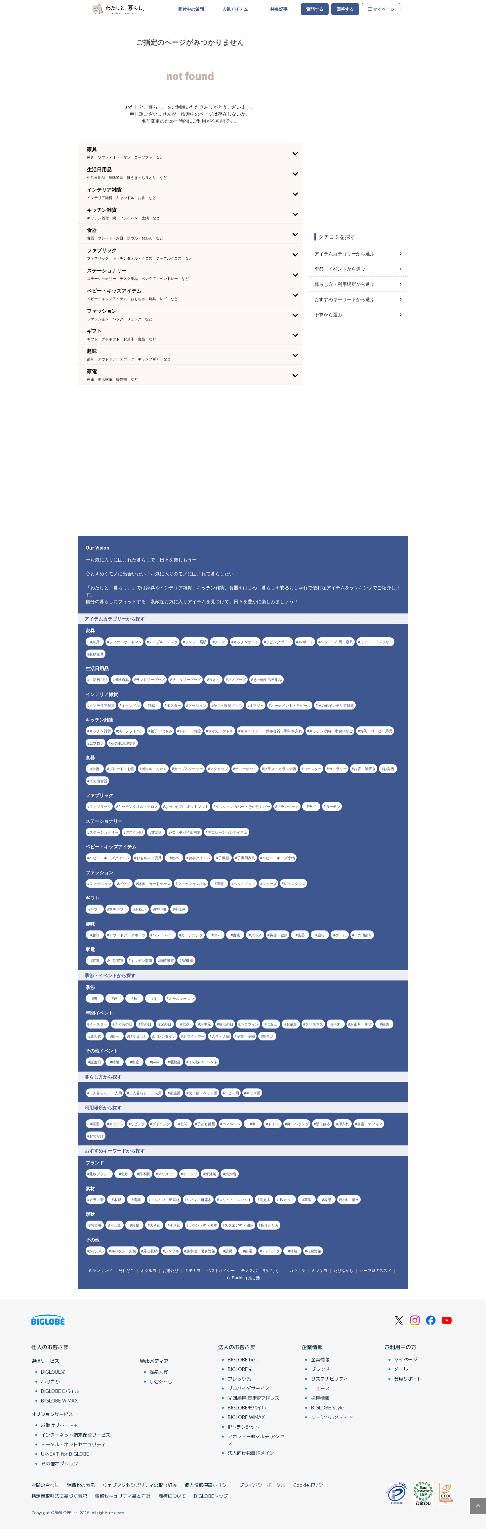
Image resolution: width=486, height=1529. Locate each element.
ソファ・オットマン (125, 641)
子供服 (223, 857)
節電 (248, 1250)
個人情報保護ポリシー (208, 1485)
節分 (115, 1036)
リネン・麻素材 (199, 1199)
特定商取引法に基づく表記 (59, 1496)
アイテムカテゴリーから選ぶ (344, 253)
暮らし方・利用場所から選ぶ (344, 284)
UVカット (286, 1199)
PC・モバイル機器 (185, 832)
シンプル (172, 1250)
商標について (172, 1496)
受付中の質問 (191, 9)
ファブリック (100, 806)
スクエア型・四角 (239, 1225)
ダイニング (161, 1123)
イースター (98, 1024)
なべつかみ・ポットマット (187, 806)
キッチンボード (246, 641)
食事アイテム (199, 857)
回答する (345, 9)
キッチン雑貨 (100, 730)
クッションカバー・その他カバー (243, 806)
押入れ (343, 1123)
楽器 (301, 934)
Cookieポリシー (310, 1485)
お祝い (140, 909)
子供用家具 (246, 857)
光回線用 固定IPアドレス (253, 1398)
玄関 (183, 1123)
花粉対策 (314, 1250)
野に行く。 (273, 1270)
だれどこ (126, 1270)
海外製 (210, 1173)
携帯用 (95, 1225)
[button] (190, 153)
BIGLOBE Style (327, 1407)
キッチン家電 (141, 960)
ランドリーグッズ (150, 679)
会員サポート (408, 1378)
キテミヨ (193, 1270)
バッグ (124, 883)
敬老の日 (226, 1024)
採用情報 (320, 1398)
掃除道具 (121, 679)
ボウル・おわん (154, 768)
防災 (228, 1250)
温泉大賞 (158, 1371)
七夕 (185, 1024)
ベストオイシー (221, 1270)
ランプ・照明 (196, 641)
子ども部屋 (206, 1123)
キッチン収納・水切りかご (331, 730)
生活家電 (116, 960)
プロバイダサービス (248, 1388)
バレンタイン (165, 1036)
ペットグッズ (244, 883)
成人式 (95, 1036)
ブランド (320, 1369)
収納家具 (96, 654)
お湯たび (171, 1270)
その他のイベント (203, 1061)
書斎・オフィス (370, 1123)
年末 (337, 1024)
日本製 (144, 1173)
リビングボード (278, 641)
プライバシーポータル (262, 1485)
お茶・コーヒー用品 (376, 730)
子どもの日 (123, 1024)
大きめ (155, 1225)
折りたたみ (270, 1225)
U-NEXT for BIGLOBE (65, 1453)
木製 (117, 1199)
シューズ (269, 883)
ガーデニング (192, 934)
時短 (293, 1250)
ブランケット (288, 806)
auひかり (50, 1381)
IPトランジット (244, 1426)
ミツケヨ (319, 1270)
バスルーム (231, 1123)
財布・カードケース (154, 883)
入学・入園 (221, 1036)
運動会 (175, 1061)
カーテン (333, 806)
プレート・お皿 (122, 768)
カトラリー (338, 768)
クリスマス (314, 1024)
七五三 (271, 1024)
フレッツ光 (239, 1378)
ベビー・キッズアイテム (109, 857)
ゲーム (340, 934)
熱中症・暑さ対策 (200, 1250)
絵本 (175, 857)
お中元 (205, 1024)
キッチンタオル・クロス (138, 806)
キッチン (116, 1123)
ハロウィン (249, 1024)
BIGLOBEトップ (211, 1496)
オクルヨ (148, 1270)
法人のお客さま (236, 1347)
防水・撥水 (350, 1199)
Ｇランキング (100, 1270)
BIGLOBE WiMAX (59, 1400)
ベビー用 (231, 1092)
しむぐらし (161, 1381)
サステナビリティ (329, 1378)
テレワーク (271, 1250)
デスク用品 (134, 832)
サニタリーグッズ (186, 679)
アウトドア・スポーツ (127, 934)
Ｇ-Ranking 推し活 (243, 1277)
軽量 (135, 1225)
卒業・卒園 (246, 1036)
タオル (214, 679)
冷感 (327, 1199)
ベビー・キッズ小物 (278, 857)
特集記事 (279, 9)
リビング (138, 1123)
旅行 (321, 934)
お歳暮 (291, 1024)
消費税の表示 (81, 1485)
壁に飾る (323, 1123)
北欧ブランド (100, 1173)
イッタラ (190, 1173)
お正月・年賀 (361, 1024)
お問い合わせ (45, 1485)
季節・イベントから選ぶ (339, 268)
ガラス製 (96, 1199)
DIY (217, 934)
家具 (96, 641)
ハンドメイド (163, 934)
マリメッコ (167, 1173)
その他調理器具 (123, 743)
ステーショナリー (103, 832)
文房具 (156, 832)
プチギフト (118, 909)
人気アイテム (235, 9)
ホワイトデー (194, 1036)
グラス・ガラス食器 (280, 768)
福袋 (385, 1024)
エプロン (96, 743)
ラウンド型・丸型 (203, 1225)
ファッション (100, 883)
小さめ (175, 1225)
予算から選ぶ (328, 314)
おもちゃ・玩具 (149, 857)
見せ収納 (150, 1250)
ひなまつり (138, 1036)
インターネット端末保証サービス (75, 1434)
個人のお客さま (49, 1347)
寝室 (96, 1123)
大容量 (115, 1225)
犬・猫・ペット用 (203, 1092)
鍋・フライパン (130, 730)
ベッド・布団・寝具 (336, 641)
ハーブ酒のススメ (375, 1270)
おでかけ (96, 1135)
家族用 (175, 1092)
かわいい (96, 1250)
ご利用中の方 (400, 1347)
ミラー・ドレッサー (376, 641)
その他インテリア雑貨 (336, 705)
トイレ (273, 1123)
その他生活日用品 (267, 679)
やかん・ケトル (220, 730)
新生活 (268, 1036)
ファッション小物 (192, 883)
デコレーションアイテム (228, 832)
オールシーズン (181, 998)
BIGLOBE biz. (242, 1359)
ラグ (312, 806)
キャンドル (131, 705)
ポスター (174, 705)
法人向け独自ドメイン (251, 1453)
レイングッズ (294, 883)
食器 (96, 768)
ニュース (320, 1388)
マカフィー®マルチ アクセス (256, 1440)
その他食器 (98, 780)
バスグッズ (237, 679)
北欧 (124, 1173)
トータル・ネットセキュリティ (73, 1444)
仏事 (155, 1061)
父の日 (165, 1024)
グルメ (256, 934)
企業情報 (312, 1347)
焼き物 (230, 1173)
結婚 (115, 1061)
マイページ (384, 9)
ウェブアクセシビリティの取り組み (140, 1485)
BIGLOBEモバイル (60, 1391)
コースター (313, 768)
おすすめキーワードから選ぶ (344, 299)
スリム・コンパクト (235, 1199)
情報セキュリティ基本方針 (122, 1496)
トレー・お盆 (190, 730)
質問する (314, 9)
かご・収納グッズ (227, 705)
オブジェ (256, 705)
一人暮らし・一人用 (105, 1092)
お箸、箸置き (365, 768)
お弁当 (389, 768)
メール (401, 1369)
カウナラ (297, 1270)
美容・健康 (278, 934)
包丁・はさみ (161, 730)
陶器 (137, 1199)
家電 (96, 960)
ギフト (95, 909)
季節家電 (166, 960)
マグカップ (219, 768)
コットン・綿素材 (165, 1199)
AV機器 (187, 960)
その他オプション (59, 1463)
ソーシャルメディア (332, 1417)
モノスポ (249, 1270)
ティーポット (246, 768)
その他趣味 (363, 934)
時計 (153, 705)
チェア (220, 641)
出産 (135, 1061)
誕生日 (95, 1061)
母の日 (146, 1024)
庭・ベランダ (298, 1123)
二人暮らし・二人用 (145, 1092)
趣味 (96, 934)
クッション (197, 705)
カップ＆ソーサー (188, 768)
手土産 (180, 909)
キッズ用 (253, 1092)
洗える (265, 1199)
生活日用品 (98, 679)
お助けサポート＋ (59, 1425)
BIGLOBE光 (53, 1371)
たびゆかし (343, 1270)
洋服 (220, 883)
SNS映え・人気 (123, 1250)
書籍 (236, 934)
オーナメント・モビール (291, 705)
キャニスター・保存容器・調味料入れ (271, 730)
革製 (307, 1199)
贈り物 (160, 909)
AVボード (305, 641)
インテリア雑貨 (102, 705)
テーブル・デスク (163, 641)
